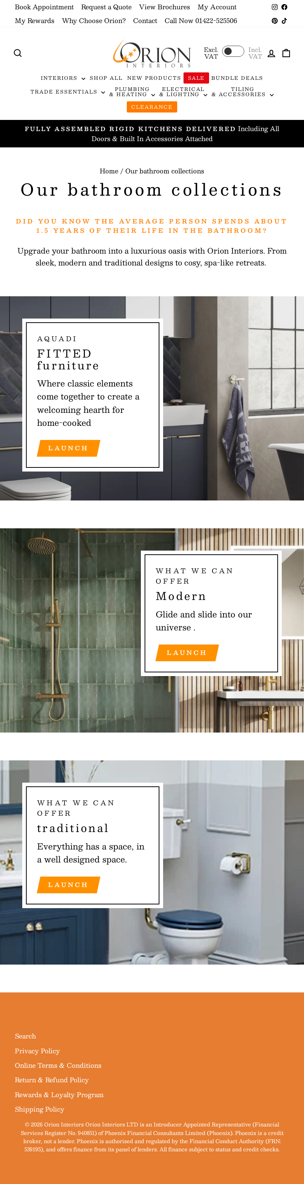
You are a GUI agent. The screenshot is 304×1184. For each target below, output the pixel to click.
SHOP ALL (106, 78)
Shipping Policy (40, 1109)
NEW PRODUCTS (154, 78)
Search (25, 1036)
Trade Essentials (64, 92)
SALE (196, 78)
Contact (145, 20)
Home (109, 171)
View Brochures (164, 6)
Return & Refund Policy (52, 1079)
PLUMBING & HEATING (129, 91)
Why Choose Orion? (94, 20)
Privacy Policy (37, 1051)
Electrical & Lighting (182, 91)
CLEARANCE (152, 107)
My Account (217, 6)
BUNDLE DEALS (237, 78)
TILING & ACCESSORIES (240, 91)
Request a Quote (106, 6)
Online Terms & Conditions (58, 1065)
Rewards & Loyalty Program (59, 1094)
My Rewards (34, 20)
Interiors (60, 78)
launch (68, 448)
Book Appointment (44, 6)
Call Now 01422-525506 (201, 20)
